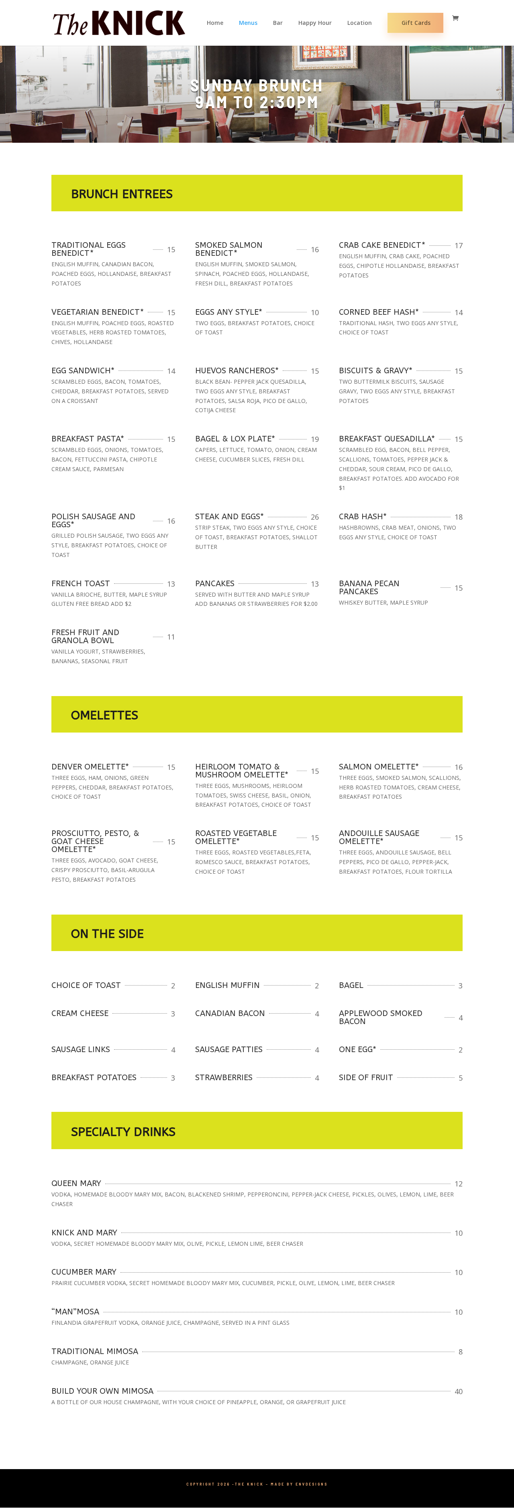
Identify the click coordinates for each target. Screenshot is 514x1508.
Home (215, 23)
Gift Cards (416, 22)
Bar (278, 23)
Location (359, 23)
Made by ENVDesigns (299, 1484)
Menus (248, 23)
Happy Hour (315, 23)
